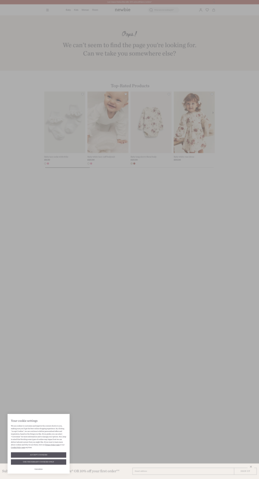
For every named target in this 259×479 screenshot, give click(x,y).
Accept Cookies (38, 455)
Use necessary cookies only (38, 462)
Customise (39, 469)
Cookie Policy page (18, 447)
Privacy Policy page (52, 445)
